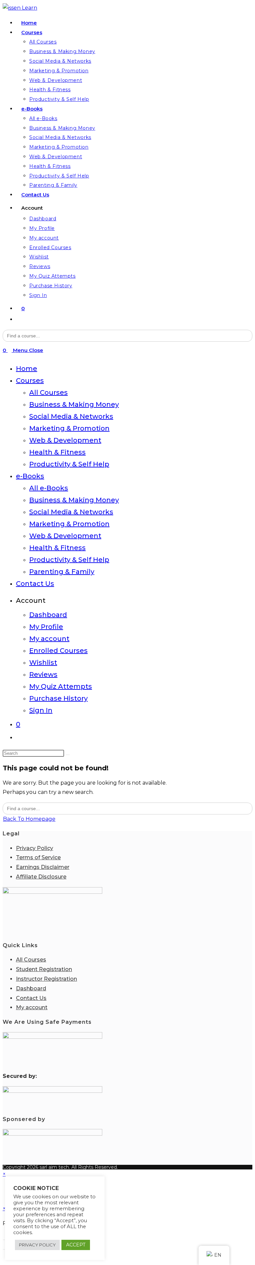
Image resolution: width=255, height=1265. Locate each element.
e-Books (30, 476)
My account (49, 639)
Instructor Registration (46, 979)
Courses (30, 381)
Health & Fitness (57, 452)
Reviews (43, 674)
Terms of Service (38, 857)
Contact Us (35, 584)
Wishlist (43, 663)
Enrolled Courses (58, 651)
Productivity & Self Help (69, 464)
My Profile (46, 627)
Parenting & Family (61, 572)
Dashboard (48, 615)
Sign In (40, 710)
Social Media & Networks (71, 416)
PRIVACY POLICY (37, 1244)
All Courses (48, 392)
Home (26, 369)
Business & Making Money (74, 404)
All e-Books (48, 488)
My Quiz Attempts (60, 686)
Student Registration (44, 969)
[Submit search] (67, 754)
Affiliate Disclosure (41, 877)
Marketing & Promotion (69, 428)
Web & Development (65, 440)
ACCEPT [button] (75, 1245)
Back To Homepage (29, 819)
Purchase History (58, 698)
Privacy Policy (34, 848)
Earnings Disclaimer (42, 867)
